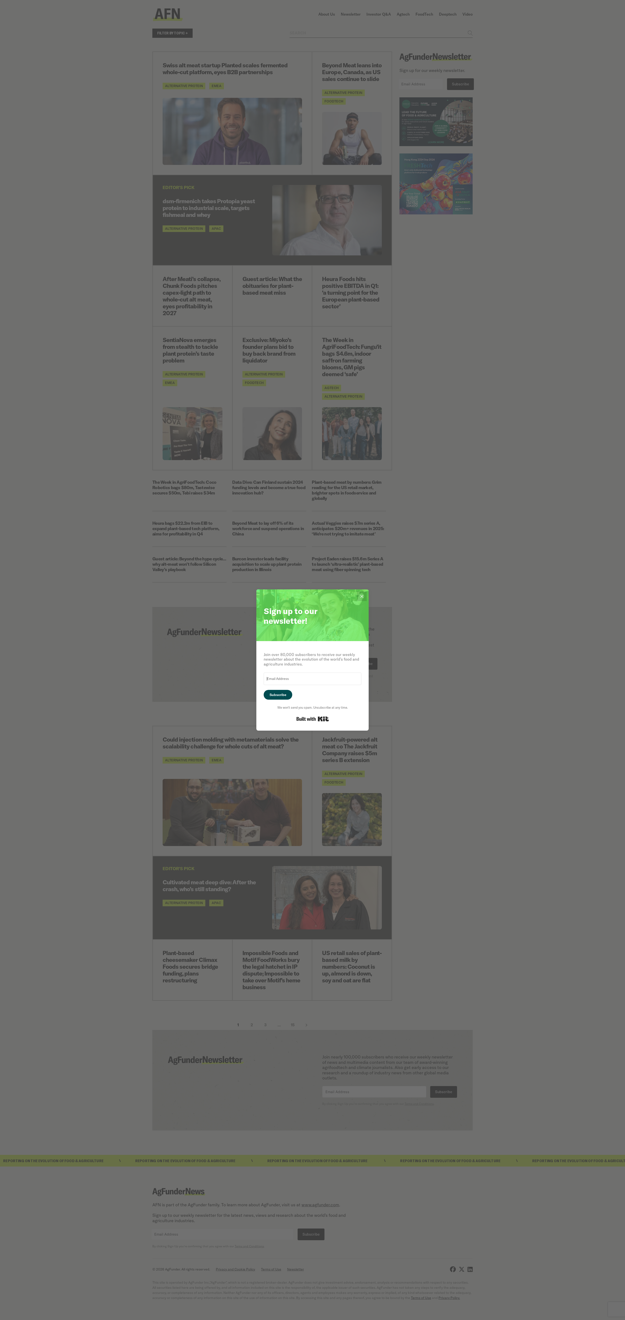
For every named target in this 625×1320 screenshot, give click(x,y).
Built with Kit (312, 719)
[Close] (362, 596)
